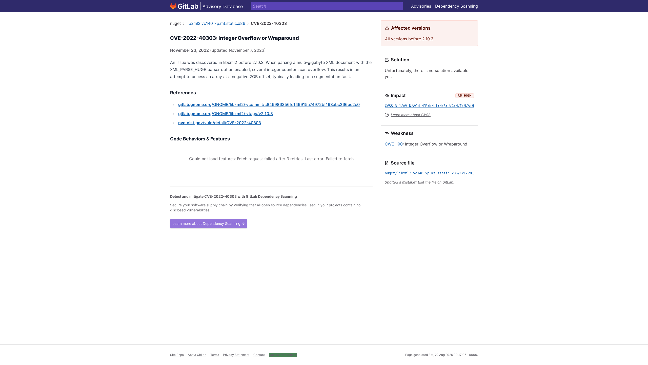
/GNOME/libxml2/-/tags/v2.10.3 (225, 113)
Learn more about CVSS (411, 115)
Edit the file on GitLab (435, 182)
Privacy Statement (236, 355)
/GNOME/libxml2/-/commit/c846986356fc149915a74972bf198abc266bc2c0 (269, 104)
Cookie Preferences (283, 355)
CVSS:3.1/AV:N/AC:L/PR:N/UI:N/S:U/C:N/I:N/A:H (429, 106)
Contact (259, 355)
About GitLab (197, 355)
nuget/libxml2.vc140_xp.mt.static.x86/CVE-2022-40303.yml (440, 173)
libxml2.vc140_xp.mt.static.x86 (216, 23)
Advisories (421, 6)
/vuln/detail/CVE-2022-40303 (219, 122)
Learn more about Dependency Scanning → (208, 223)
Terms (214, 355)
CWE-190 (394, 144)
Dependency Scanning (456, 6)
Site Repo (177, 355)
